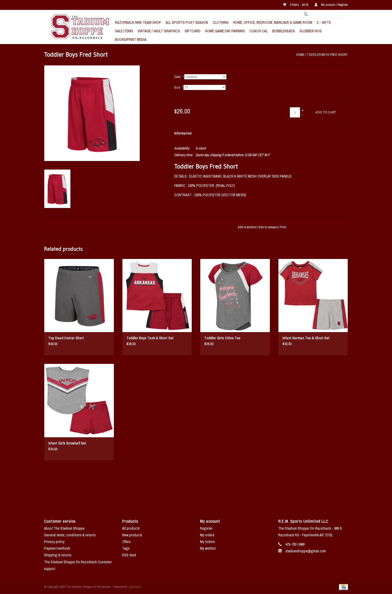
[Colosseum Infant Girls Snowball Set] (79, 400)
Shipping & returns (57, 555)
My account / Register (334, 5)
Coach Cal (258, 31)
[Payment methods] (342, 587)
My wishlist (208, 548)
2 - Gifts (324, 22)
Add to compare (269, 227)
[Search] (304, 14)
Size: (178, 87)
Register (206, 528)
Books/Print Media (130, 39)
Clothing (221, 22)
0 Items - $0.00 (299, 5)
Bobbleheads (283, 31)
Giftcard (193, 31)
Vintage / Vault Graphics (159, 31)
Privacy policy (54, 541)
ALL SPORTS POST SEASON (187, 22)
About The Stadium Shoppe (64, 528)
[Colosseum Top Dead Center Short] (79, 295)
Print (283, 227)
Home (300, 55)
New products (132, 535)
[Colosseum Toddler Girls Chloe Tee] (235, 295)
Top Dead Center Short (66, 338)
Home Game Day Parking (225, 31)
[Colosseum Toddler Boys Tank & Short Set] (157, 295)
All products (131, 528)
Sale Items (124, 31)
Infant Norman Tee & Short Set (306, 338)
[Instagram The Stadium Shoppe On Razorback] (214, 497)
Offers (126, 541)
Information (183, 133)
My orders (207, 535)
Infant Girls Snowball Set (67, 443)
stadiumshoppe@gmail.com (305, 551)
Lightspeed (134, 587)
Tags (126, 548)
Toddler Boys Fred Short (327, 55)
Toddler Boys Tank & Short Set (150, 338)
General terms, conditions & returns (70, 535)
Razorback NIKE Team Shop (138, 22)
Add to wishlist (247, 227)
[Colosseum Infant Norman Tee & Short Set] (313, 295)
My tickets (207, 541)
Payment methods (57, 548)
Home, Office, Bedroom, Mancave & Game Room (272, 22)
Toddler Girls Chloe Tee (222, 338)
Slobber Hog (310, 31)
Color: (178, 77)
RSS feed (129, 555)
